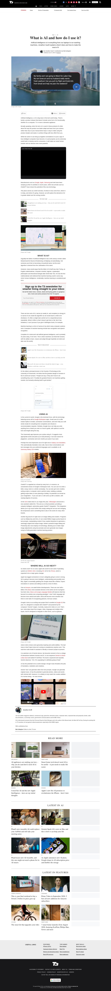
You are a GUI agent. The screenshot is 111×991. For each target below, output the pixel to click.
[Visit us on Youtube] (71, 2)
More (72, 6)
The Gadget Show (71, 10)
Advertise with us (62, 972)
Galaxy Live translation (58, 442)
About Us (64, 969)
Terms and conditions (75, 969)
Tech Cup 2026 (85, 10)
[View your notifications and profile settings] (89, 2)
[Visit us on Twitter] (66, 2)
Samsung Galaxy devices (50, 949)
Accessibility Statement (36, 969)
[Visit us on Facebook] (64, 2)
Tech (40, 6)
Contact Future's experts (53, 969)
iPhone (53, 571)
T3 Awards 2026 (58, 10)
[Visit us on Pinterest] (69, 2)
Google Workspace (40, 419)
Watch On (24, 702)
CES (26, 501)
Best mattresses (64, 954)
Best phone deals (81, 946)
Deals (31, 10)
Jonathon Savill (49, 51)
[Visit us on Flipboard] (76, 2)
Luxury (61, 6)
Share (24, 113)
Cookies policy (51, 972)
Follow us (55, 113)
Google (37, 182)
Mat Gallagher (67, 51)
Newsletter (63, 113)
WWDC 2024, (32, 571)
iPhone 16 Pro (47, 946)
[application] (43, 163)
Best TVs (62, 949)
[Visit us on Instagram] (74, 2)
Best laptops (63, 946)
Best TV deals (80, 951)
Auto (67, 6)
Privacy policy (41, 972)
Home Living (53, 6)
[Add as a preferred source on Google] (55, 980)
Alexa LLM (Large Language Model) (41, 592)
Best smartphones (64, 951)
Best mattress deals (81, 949)
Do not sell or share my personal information (55, 974)
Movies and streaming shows (51, 951)
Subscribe (94, 2)
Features (58, 52)
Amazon (28, 587)
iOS (43, 571)
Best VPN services (48, 954)
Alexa (29, 590)
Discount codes (80, 954)
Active (46, 6)
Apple (41, 182)
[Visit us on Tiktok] (79, 2)
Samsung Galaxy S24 (27, 449)
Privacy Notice (25, 303)
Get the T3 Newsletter (43, 10)
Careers (71, 972)
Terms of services (40, 302)
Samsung (47, 182)
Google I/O (59, 602)
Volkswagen (52, 501)
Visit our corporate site (73, 986)
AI (57, 34)
